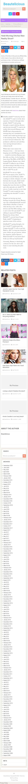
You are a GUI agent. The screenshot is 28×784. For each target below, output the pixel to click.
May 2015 (6, 586)
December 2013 (7, 622)
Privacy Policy (14, 780)
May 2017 (6, 536)
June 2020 (6, 467)
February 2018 (7, 517)
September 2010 (8, 703)
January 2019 (7, 497)
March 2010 (6, 715)
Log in (5, 764)
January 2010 (7, 720)
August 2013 (6, 630)
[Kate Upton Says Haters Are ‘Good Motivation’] (14, 356)
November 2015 (7, 574)
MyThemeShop (14, 778)
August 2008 (6, 755)
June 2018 (6, 509)
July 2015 (6, 582)
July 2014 (6, 607)
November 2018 (7, 501)
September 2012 (8, 653)
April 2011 (6, 688)
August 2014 (6, 605)
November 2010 (7, 699)
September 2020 (8, 465)
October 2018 (7, 503)
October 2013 (7, 626)
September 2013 (8, 628)
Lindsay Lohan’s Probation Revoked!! (14, 391)
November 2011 (7, 674)
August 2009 (6, 730)
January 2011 (7, 695)
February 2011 (7, 692)
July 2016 (6, 557)
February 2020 (7, 476)
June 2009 (6, 734)
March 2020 (6, 474)
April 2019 (6, 490)
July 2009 (6, 732)
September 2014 (8, 603)
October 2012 (7, 651)
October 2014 (7, 601)
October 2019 (7, 482)
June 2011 (6, 684)
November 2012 (7, 649)
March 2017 (6, 540)
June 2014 (6, 609)
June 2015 (6, 584)
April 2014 (6, 613)
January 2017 (7, 544)
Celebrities (7, 24)
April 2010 (6, 713)
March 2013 (6, 640)
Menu (3, 20)
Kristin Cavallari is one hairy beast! (13, 416)
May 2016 (6, 561)
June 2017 (6, 534)
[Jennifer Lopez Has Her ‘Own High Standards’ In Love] (14, 280)
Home (2, 24)
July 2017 (6, 532)
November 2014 (7, 599)
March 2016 (6, 565)
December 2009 (7, 722)
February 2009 (7, 743)
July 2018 (6, 507)
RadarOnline (15, 110)
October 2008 (7, 751)
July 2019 (6, 486)
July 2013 (6, 632)
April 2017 (6, 538)
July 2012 (6, 657)
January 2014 (7, 620)
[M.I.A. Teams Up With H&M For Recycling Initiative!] (14, 306)
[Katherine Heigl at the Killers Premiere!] (14, 331)
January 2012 (7, 670)
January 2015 (7, 595)
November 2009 (7, 724)
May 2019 (6, 488)
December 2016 (7, 547)
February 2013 (7, 642)
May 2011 (6, 686)
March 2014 (6, 615)
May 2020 (6, 469)
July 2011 (6, 682)
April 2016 (6, 563)
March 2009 (6, 740)
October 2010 (7, 701)
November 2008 (7, 749)
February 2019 (7, 494)
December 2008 (7, 747)
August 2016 (6, 555)
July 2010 (6, 707)
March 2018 (6, 515)
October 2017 (7, 526)
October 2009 (7, 726)
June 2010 (6, 709)
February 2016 (7, 567)
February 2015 (7, 592)
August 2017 (6, 530)
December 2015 (7, 572)
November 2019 (7, 480)
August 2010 (6, 705)
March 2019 (6, 492)
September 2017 (8, 528)
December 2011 (7, 672)
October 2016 (7, 551)
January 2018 (7, 519)
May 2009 (6, 736)
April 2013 (6, 638)
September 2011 (8, 678)
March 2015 (6, 590)
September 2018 (8, 505)
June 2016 (6, 559)
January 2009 (7, 745)
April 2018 (6, 513)
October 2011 (7, 676)
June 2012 (6, 659)
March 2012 (6, 665)
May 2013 (6, 636)
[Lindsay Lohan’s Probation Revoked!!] (14, 382)
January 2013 (7, 645)
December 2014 (7, 597)
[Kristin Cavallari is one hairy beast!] (14, 407)
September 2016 (8, 553)
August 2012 (6, 655)
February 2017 (7, 542)
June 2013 (6, 634)
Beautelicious (14, 4)
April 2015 (6, 588)
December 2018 (7, 499)
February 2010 (7, 718)
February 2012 (7, 667)
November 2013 (7, 624)
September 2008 (8, 753)
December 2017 (7, 522)
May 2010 (6, 711)
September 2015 (8, 578)
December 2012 (7, 647)
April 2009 (6, 738)
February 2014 (7, 617)
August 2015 (6, 580)
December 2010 (7, 697)
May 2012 (6, 661)
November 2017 (7, 524)
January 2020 (7, 478)
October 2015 (7, 576)
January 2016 (7, 569)
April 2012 (6, 663)
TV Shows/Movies (17, 24)
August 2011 (6, 680)
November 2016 (7, 549)
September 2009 (8, 728)
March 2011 (6, 690)
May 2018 (6, 511)
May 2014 (6, 611)
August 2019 (6, 484)
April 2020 (6, 472)
